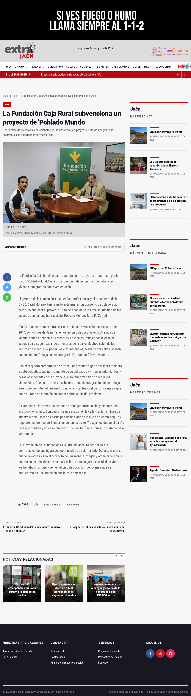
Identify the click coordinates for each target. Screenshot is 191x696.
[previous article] (184, 74)
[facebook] (7, 277)
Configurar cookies (177, 691)
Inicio (6, 95)
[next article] (178, 74)
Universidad (55, 66)
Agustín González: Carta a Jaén (168, 470)
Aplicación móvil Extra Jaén (17, 651)
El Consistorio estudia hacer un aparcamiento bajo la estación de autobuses (168, 201)
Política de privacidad (131, 691)
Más (146, 66)
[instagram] (170, 653)
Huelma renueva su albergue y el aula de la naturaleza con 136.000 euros (105, 590)
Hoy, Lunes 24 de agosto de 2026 (95, 48)
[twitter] (7, 287)
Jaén (8, 66)
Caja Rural (73, 504)
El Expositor (163, 66)
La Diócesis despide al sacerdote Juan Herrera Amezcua (164, 165)
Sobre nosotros (59, 651)
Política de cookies (155, 691)
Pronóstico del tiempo (110, 657)
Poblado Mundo (52, 504)
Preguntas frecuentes (110, 651)
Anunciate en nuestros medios (67, 662)
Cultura (85, 66)
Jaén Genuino (120, 66)
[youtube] (160, 653)
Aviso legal (112, 691)
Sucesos (71, 66)
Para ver (36, 66)
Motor (136, 66)
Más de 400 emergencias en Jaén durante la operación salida (22, 590)
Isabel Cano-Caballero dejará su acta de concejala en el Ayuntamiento (168, 441)
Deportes (103, 66)
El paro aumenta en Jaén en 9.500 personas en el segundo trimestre (63, 590)
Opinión (19, 66)
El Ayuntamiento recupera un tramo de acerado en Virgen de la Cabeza (168, 337)
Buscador (103, 662)
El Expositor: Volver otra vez (166, 131)
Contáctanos (58, 657)
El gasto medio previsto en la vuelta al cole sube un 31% (71, 73)
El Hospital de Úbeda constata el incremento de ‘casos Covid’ (96, 529)
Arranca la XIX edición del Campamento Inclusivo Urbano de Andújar (32, 529)
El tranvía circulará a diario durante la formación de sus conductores (166, 302)
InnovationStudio (65, 691)
